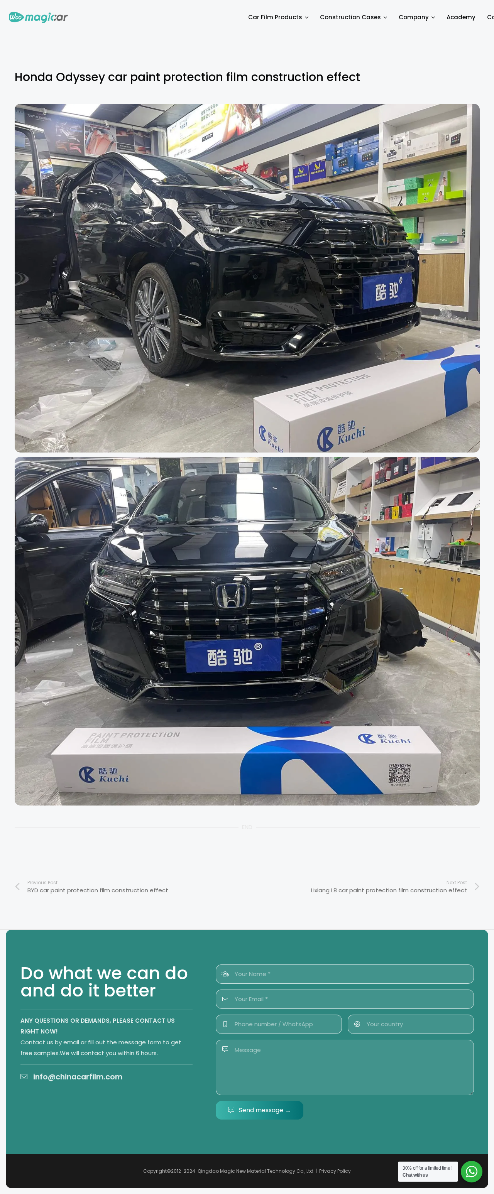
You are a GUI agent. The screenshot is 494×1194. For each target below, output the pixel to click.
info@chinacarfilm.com (77, 1077)
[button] (305, 17)
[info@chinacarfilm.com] (26, 1076)
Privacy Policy (335, 1171)
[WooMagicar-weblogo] (38, 17)
